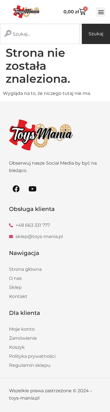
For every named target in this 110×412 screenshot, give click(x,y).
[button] (100, 12)
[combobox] (40, 34)
